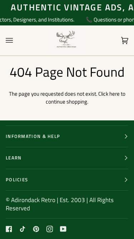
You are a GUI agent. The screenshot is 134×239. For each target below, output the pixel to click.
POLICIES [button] (17, 179)
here (114, 94)
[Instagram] (49, 229)
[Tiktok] (22, 229)
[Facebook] (9, 229)
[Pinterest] (36, 229)
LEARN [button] (14, 157)
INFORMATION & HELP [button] (33, 136)
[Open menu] (16, 40)
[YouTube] (63, 229)
